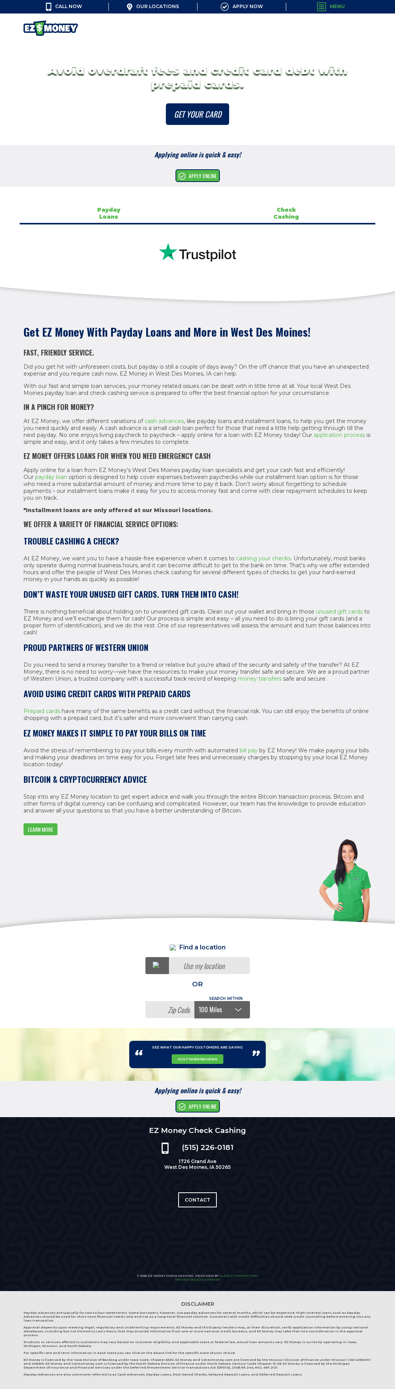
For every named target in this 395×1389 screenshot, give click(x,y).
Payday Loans (108, 213)
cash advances (164, 421)
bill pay (249, 750)
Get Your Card (197, 114)
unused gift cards (339, 611)
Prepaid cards (42, 711)
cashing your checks (263, 558)
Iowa (352, 1342)
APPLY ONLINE (203, 176)
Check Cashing (286, 213)
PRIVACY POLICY (188, 1279)
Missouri (49, 1346)
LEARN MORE (40, 829)
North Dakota (79, 1346)
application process (339, 435)
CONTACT (197, 1200)
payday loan (51, 477)
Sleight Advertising (238, 1276)
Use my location (204, 965)
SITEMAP (212, 1279)
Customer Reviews (197, 1059)
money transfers (260, 678)
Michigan (32, 1346)
